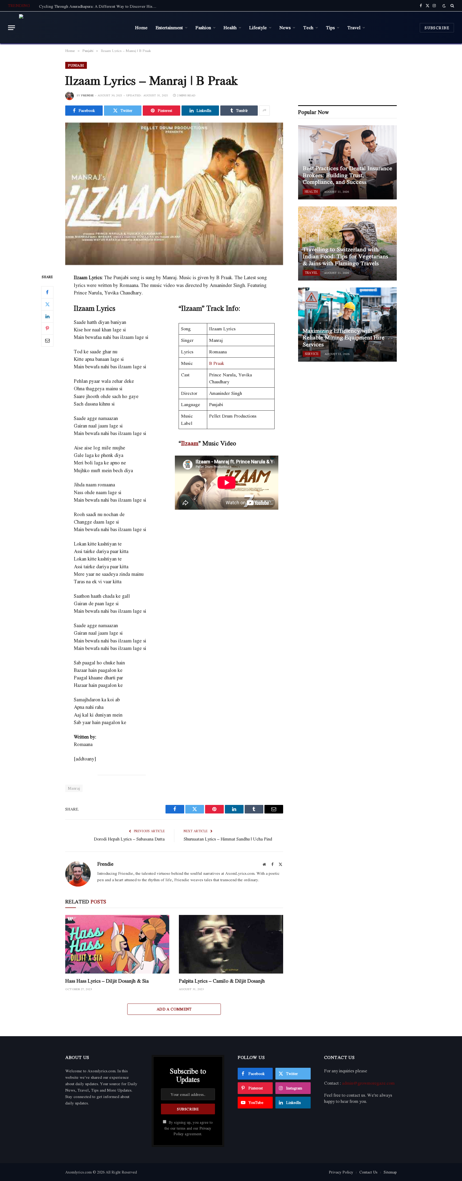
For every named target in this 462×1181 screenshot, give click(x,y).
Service (311, 353)
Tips (330, 27)
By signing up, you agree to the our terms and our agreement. (188, 1128)
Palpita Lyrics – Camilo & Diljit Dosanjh (222, 981)
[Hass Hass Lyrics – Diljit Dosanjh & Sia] (117, 944)
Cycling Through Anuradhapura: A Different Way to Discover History (99, 6)
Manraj (74, 788)
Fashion (203, 27)
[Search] (451, 5)
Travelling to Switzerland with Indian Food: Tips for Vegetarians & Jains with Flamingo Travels (345, 256)
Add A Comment (174, 1009)
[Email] (47, 340)
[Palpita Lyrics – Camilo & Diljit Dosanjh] (231, 944)
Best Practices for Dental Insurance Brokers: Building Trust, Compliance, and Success (347, 175)
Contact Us (368, 1172)
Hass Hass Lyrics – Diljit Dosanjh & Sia (107, 981)
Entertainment (169, 27)
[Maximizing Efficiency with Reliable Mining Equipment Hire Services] (347, 324)
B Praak (216, 363)
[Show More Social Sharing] (264, 110)
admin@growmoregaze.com (368, 1083)
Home (141, 27)
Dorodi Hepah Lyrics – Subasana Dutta (129, 839)
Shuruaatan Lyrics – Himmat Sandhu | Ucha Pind (228, 839)
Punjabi (76, 65)
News (285, 27)
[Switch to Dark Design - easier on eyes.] (444, 6)
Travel (353, 27)
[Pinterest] (47, 328)
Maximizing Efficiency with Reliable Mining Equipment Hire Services (343, 337)
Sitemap (390, 1172)
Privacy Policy (341, 1172)
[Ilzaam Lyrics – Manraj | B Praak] (174, 194)
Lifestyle (258, 27)
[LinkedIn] (47, 316)
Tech (308, 27)
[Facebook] (47, 292)
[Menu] (11, 28)
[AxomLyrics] (73, 28)
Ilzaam (189, 443)
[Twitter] (47, 304)
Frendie (87, 95)
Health (230, 27)
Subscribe (437, 28)
